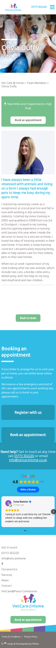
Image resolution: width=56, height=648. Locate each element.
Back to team (28, 317)
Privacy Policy (30, 636)
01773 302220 (39, 6)
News (5, 580)
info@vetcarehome (13, 558)
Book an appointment (28, 120)
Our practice (9, 569)
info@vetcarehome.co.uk (28, 460)
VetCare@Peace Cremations (19, 591)
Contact (6, 585)
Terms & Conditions (11, 636)
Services (6, 574)
